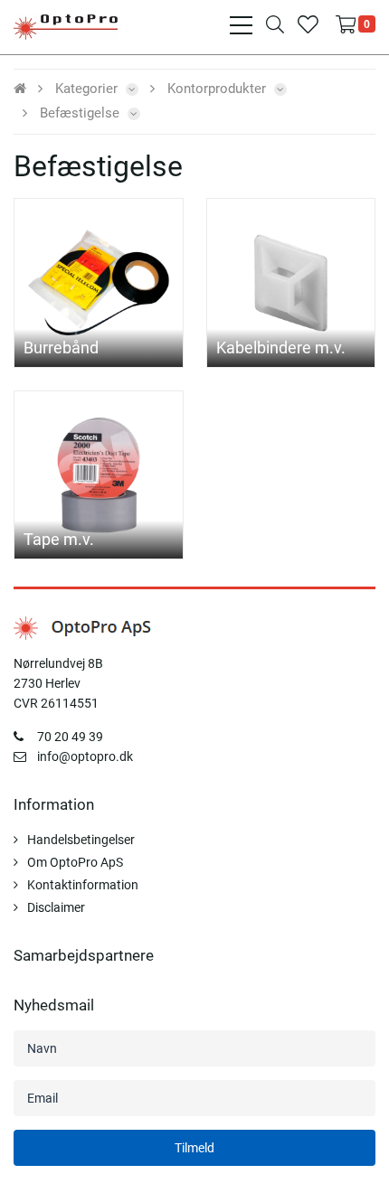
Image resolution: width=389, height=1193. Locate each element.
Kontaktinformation (82, 885)
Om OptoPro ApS (75, 862)
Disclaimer (56, 907)
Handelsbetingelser (81, 839)
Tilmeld (194, 1148)
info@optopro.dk (85, 756)
